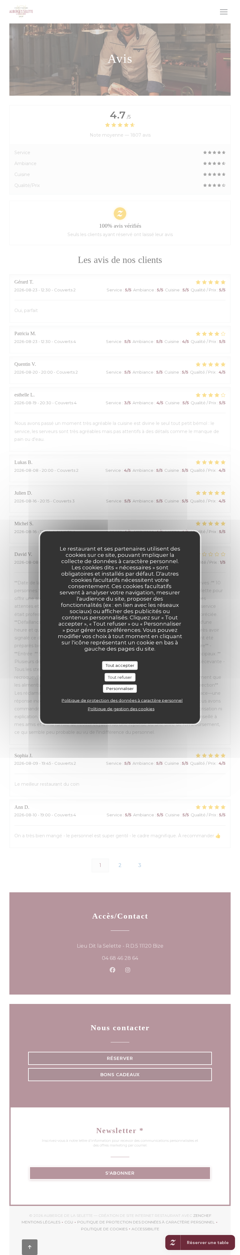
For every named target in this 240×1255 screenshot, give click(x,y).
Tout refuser (120, 676)
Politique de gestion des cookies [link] (121, 708)
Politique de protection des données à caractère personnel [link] (122, 700)
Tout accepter (120, 665)
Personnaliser (120, 688)
